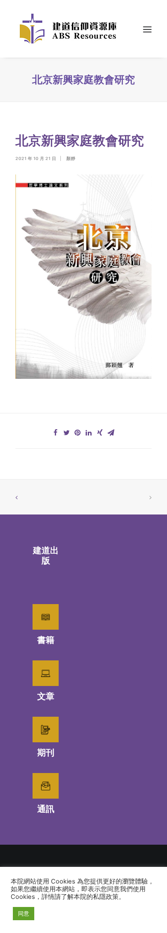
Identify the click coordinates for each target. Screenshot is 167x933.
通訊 (45, 809)
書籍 (45, 640)
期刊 (45, 752)
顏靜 (70, 158)
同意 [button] (23, 913)
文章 (45, 696)
